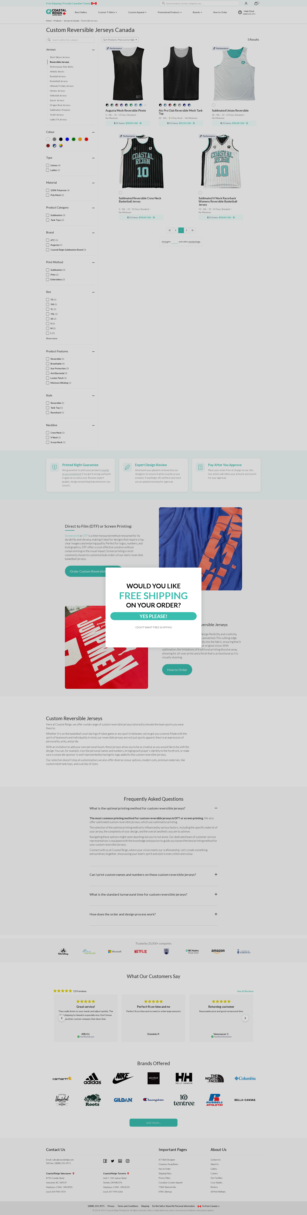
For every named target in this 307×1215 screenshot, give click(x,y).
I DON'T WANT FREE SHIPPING (153, 627)
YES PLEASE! (153, 616)
